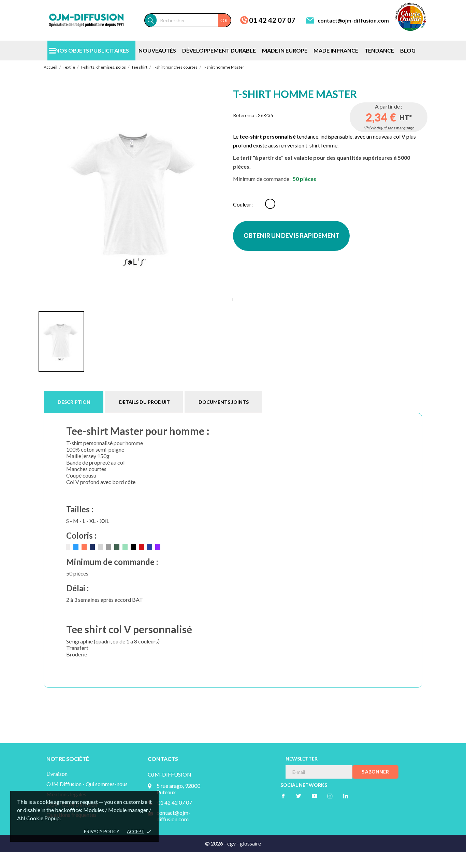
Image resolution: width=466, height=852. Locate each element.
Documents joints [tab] (224, 402)
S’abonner (375, 772)
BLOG (408, 50)
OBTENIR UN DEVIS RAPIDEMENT (291, 235)
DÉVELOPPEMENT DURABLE (219, 50)
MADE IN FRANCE (336, 50)
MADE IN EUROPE (284, 50)
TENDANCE (379, 50)
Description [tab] (74, 402)
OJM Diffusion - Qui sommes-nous (87, 784)
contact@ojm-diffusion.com (353, 20)
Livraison (57, 773)
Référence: (245, 115)
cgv (231, 843)
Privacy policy (101, 831)
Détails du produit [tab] (144, 402)
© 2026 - (216, 843)
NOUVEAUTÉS (157, 50)
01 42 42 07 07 (272, 20)
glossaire (250, 843)
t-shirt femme (321, 145)
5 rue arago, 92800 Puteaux (178, 788)
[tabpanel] (136, 197)
